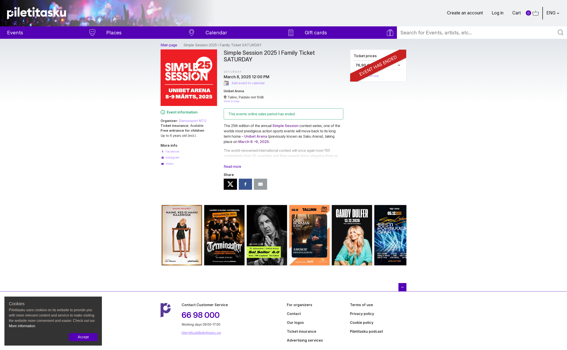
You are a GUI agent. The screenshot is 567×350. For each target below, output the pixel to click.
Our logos (295, 322)
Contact (294, 313)
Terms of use (361, 305)
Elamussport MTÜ (192, 121)
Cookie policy (361, 322)
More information (22, 326)
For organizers (299, 305)
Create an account (465, 13)
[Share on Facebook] (245, 184)
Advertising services (305, 340)
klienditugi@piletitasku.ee (201, 332)
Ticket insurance (301, 331)
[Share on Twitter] (230, 184)
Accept (83, 337)
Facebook (172, 151)
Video (170, 163)
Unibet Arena (234, 91)
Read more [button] (232, 166)
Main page (169, 45)
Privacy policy (362, 313)
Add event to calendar (248, 83)
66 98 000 (201, 315)
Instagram (172, 157)
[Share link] (260, 184)
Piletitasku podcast (366, 331)
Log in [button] (497, 13)
